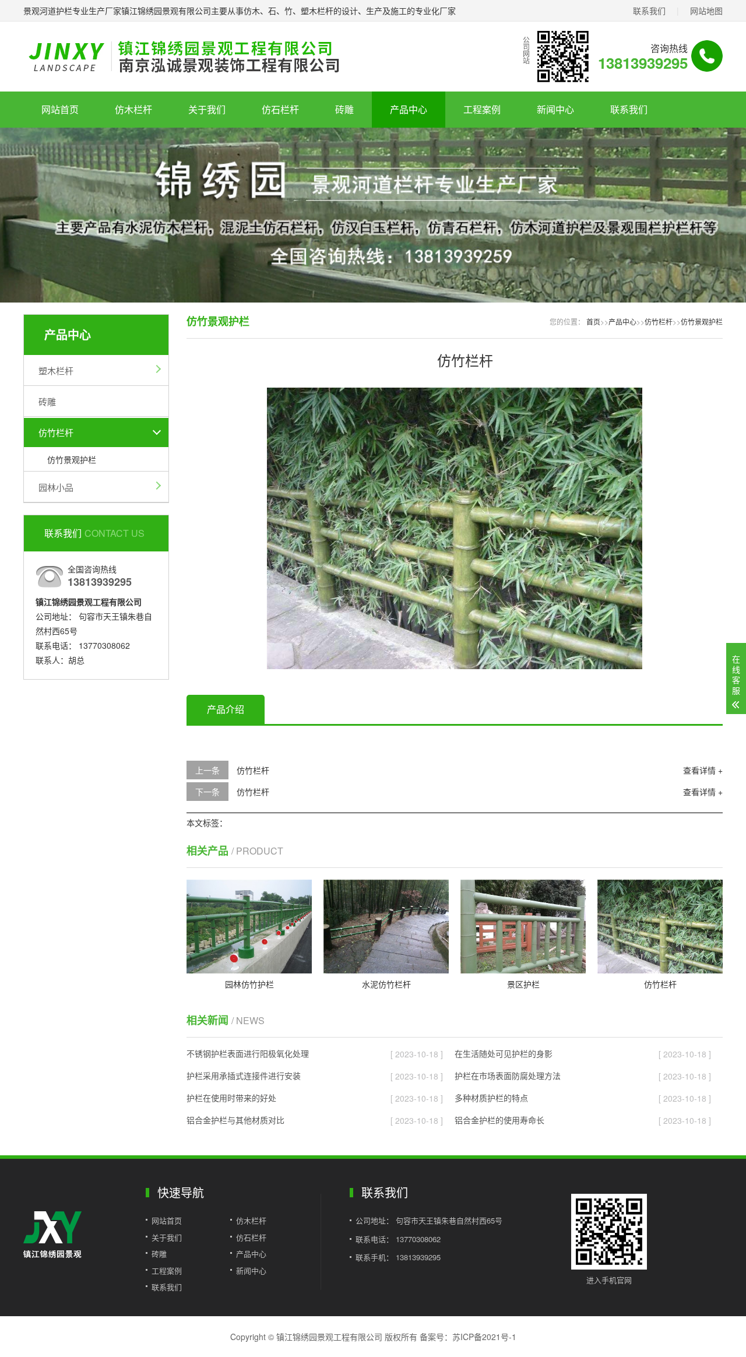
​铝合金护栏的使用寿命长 (499, 1120)
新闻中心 (555, 109)
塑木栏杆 (55, 370)
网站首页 (60, 109)
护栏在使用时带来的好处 (231, 1097)
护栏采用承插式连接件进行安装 (243, 1075)
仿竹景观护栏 (71, 459)
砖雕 (344, 109)
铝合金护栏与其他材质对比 (235, 1120)
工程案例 (482, 109)
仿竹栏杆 (55, 432)
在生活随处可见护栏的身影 (504, 1053)
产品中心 (408, 109)
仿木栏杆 (133, 109)
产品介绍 (225, 709)
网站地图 (706, 10)
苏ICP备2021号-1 (484, 1336)
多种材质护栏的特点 (491, 1097)
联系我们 (649, 10)
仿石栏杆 (280, 109)
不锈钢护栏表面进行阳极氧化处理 (247, 1053)
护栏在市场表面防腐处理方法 (508, 1075)
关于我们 (207, 109)
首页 (593, 321)
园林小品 (55, 487)
